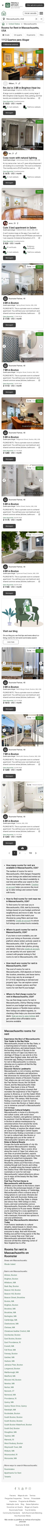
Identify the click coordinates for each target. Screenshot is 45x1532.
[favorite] (4, 51)
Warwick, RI (9, 1439)
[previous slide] (6, 64)
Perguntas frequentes (13, 1498)
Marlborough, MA (11, 1372)
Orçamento (31, 35)
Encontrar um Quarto (15, 1507)
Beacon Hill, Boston (12, 1290)
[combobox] (20, 19)
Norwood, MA (10, 1395)
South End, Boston (12, 1428)
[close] (3, 5)
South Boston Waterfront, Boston (18, 1425)
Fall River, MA (10, 1350)
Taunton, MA (9, 1436)
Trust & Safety (30, 1510)
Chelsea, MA (9, 1327)
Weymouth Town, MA (13, 1447)
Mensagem (9, 113)
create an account (32, 949)
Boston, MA (9, 1301)
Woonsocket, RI (11, 1454)
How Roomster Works (22, 1516)
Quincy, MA (9, 1402)
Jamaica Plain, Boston (13, 1365)
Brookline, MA (10, 1312)
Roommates (9, 1469)
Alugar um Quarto (31, 1507)
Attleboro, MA (10, 1282)
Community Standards (11, 1513)
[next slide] (39, 64)
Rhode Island (9, 1264)
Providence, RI (10, 1398)
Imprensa (13, 1501)
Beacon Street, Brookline (14, 1297)
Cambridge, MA (10, 1320)
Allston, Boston (10, 1275)
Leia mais (10, 642)
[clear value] (36, 19)
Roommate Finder (16, 1510)
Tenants (7, 1477)
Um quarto (18, 35)
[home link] (3, 13)
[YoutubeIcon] (22, 1488)
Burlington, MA (10, 1316)
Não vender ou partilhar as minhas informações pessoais (22, 1521)
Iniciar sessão (30, 13)
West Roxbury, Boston (13, 1443)
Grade (7, 35)
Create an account (23, 921)
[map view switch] (22, 848)
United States (14, 24)
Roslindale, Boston (12, 1413)
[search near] (3, 19)
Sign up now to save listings (23, 1016)
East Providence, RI (12, 1342)
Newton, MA (9, 1383)
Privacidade (35, 1498)
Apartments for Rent (12, 1473)
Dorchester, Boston (12, 1335)
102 (31, 853)
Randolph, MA (10, 1410)
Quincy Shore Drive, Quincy (15, 1406)
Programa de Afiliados (27, 1501)
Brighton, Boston (11, 1279)
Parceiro (13, 1496)
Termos (32, 1496)
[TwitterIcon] (19, 1488)
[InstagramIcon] (30, 1488)
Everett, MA (9, 1346)
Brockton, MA (9, 1309)
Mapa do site (23, 1496)
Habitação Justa (12, 1504)
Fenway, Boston (11, 1353)
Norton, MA (9, 1387)
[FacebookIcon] (15, 1488)
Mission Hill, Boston (12, 1380)
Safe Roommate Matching (32, 1513)
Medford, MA (9, 1376)
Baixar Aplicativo (32, 1504)
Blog (22, 1504)
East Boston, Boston (12, 1339)
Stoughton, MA (10, 1432)
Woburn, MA (9, 1451)
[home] (3, 24)
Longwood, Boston (12, 1368)
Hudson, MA (9, 1361)
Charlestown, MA (11, 1324)
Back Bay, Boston (11, 1286)
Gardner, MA (9, 1357)
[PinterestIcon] (26, 1488)
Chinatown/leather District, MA (17, 1331)
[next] (41, 19)
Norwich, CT (9, 1391)
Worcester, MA (10, 1458)
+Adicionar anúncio (10, 44)
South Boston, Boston (13, 1417)
